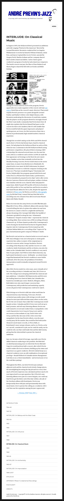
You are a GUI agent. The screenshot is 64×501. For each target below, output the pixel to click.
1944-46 (9, 407)
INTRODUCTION (12, 403)
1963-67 (8, 464)
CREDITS (9, 489)
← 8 (23, 393)
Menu (54, 26)
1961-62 (8, 456)
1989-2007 (10, 472)
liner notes (18, 192)
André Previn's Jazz (11, 494)
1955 (7, 423)
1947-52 (8, 411)
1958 (7, 440)
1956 (7, 427)
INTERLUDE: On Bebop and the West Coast (20, 415)
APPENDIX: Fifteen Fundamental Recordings (21, 481)
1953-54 (8, 419)
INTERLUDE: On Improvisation (16, 468)
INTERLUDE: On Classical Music (17, 444)
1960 (7, 452)
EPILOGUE (10, 477)
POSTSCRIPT (10, 485)
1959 (7, 448)
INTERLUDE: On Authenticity (16, 460)
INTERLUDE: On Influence (15, 432)
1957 (7, 436)
